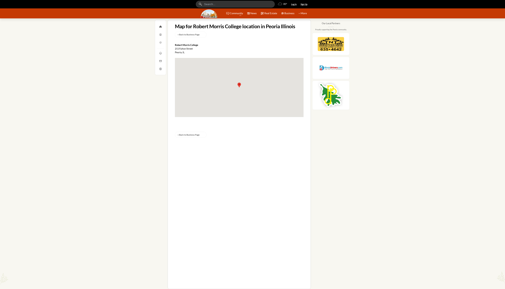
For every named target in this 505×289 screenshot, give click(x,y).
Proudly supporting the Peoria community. (331, 30)
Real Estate (270, 13)
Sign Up (304, 4)
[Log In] (160, 34)
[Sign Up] (160, 42)
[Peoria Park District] (331, 96)
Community (236, 14)
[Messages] (160, 61)
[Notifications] (160, 53)
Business (289, 13)
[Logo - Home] (209, 13)
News (253, 13)
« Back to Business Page (189, 34)
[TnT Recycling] (331, 45)
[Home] (160, 26)
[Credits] (160, 68)
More (304, 13)
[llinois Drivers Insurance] (331, 69)
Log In (294, 4)
